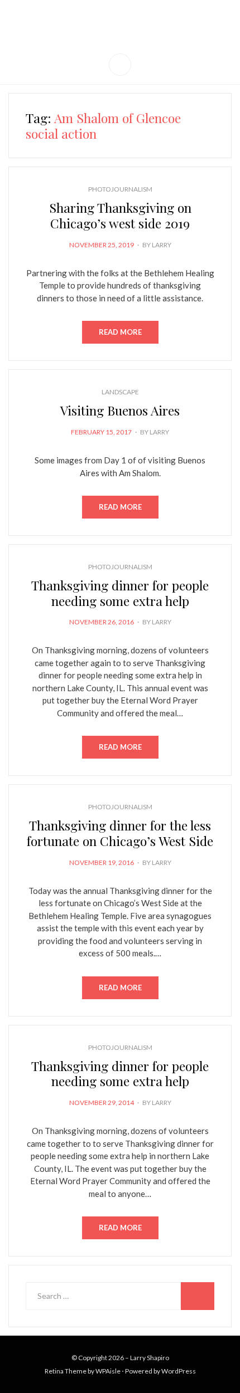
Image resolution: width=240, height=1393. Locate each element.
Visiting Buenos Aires (120, 410)
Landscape (120, 392)
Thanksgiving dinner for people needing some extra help (120, 592)
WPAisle (108, 1371)
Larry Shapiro (120, 21)
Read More (120, 332)
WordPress (178, 1371)
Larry (161, 245)
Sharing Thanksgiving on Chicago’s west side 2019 (120, 215)
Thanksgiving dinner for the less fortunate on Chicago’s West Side (120, 833)
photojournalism (120, 189)
